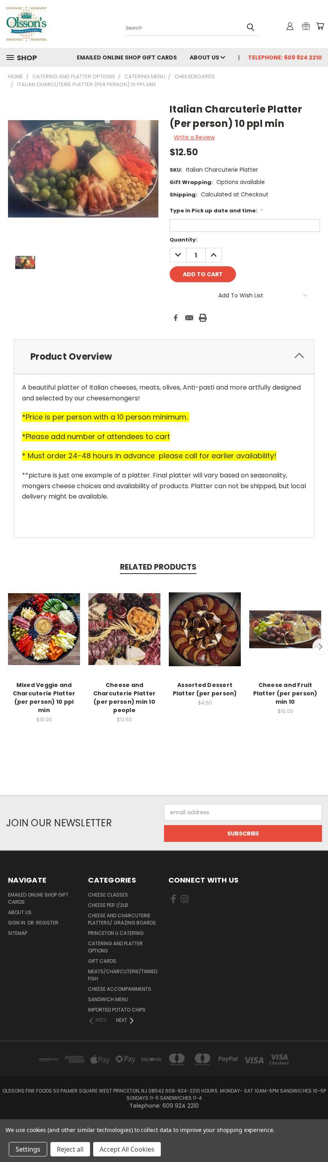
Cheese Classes (108, 894)
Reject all (70, 1149)
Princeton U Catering (116, 933)
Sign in (17, 922)
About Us (205, 57)
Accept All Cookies (127, 1149)
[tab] (164, 356)
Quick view (44, 620)
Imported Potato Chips (117, 1009)
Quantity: (183, 239)
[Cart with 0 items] (320, 26)
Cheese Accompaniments (119, 989)
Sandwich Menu (108, 999)
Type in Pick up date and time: (216, 210)
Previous (316, 1137)
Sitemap (17, 933)
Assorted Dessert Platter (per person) (205, 689)
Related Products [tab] (158, 567)
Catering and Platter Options (115, 947)
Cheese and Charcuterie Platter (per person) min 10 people (124, 697)
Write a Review (194, 137)
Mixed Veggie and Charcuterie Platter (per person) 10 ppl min (44, 697)
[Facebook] (176, 318)
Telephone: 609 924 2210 (285, 57)
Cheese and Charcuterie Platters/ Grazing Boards (122, 919)
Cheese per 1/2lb (108, 905)
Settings (28, 1149)
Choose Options (44, 635)
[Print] (203, 318)
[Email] (189, 318)
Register (47, 922)
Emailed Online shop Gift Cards (127, 57)
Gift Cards (102, 961)
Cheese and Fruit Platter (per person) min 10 (285, 693)
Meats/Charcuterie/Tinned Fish (122, 975)
